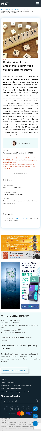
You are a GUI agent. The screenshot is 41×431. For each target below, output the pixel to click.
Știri (25, 9)
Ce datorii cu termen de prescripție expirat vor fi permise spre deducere (18, 11)
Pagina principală (7, 9)
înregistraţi (17, 218)
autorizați (26, 218)
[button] (34, 408)
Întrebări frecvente (8, 382)
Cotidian (18, 9)
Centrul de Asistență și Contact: (16, 337)
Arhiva (3, 379)
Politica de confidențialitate (11, 389)
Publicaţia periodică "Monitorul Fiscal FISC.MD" (19, 153)
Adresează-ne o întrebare (14, 371)
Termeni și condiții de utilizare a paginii (16, 386)
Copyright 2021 (4, 420)
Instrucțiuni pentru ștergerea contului (15, 392)
